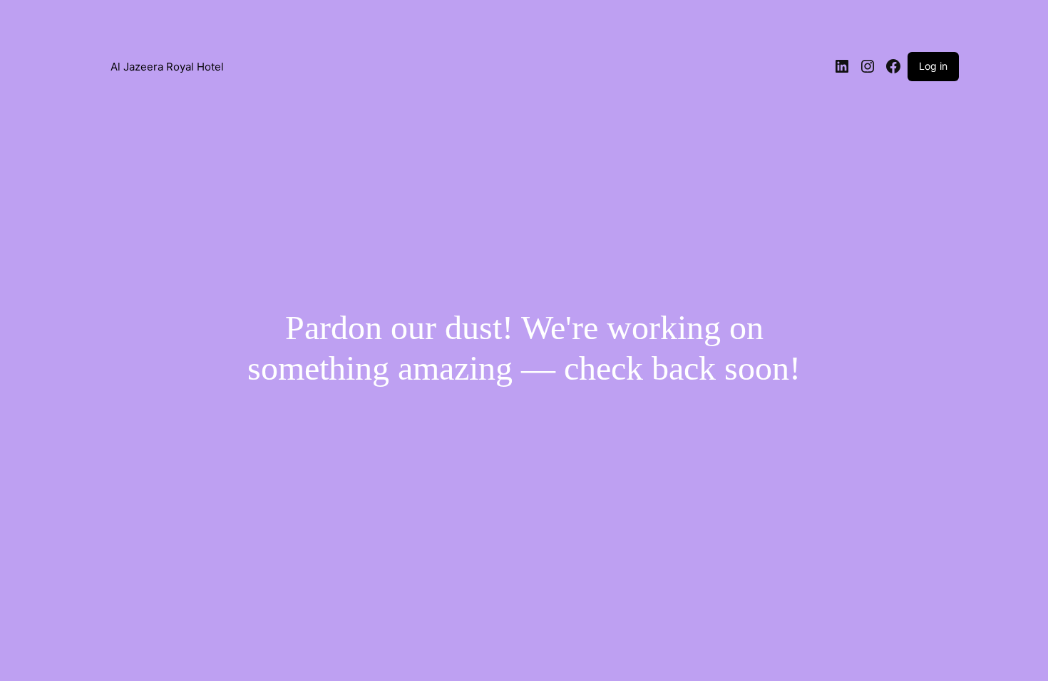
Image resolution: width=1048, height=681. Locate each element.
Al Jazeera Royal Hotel (167, 66)
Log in (933, 66)
